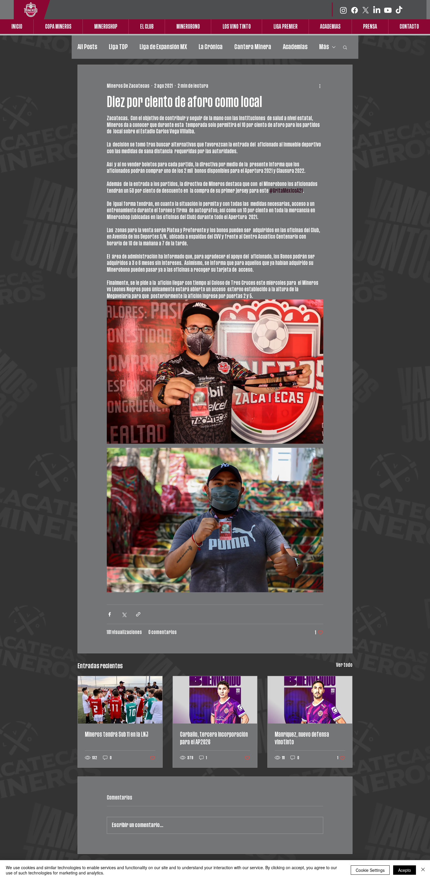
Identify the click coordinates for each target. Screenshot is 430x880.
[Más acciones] (319, 85)
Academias (295, 47)
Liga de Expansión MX (163, 47)
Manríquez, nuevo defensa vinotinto (302, 738)
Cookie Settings (370, 870)
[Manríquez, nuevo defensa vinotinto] (310, 700)
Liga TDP (118, 47)
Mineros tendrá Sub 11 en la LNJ (116, 734)
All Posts (87, 47)
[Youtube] (387, 10)
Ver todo (344, 665)
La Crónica (211, 47)
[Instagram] (343, 10)
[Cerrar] (422, 870)
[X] (365, 10)
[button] (345, 47)
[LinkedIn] (376, 10)
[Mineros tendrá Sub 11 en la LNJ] (120, 700)
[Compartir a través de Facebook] (109, 614)
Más (324, 47)
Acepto (404, 870)
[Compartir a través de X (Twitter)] (124, 614)
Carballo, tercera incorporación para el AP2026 (214, 738)
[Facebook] (354, 10)
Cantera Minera (252, 47)
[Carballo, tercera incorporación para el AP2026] (215, 700)
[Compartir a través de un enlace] (138, 614)
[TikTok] (399, 10)
